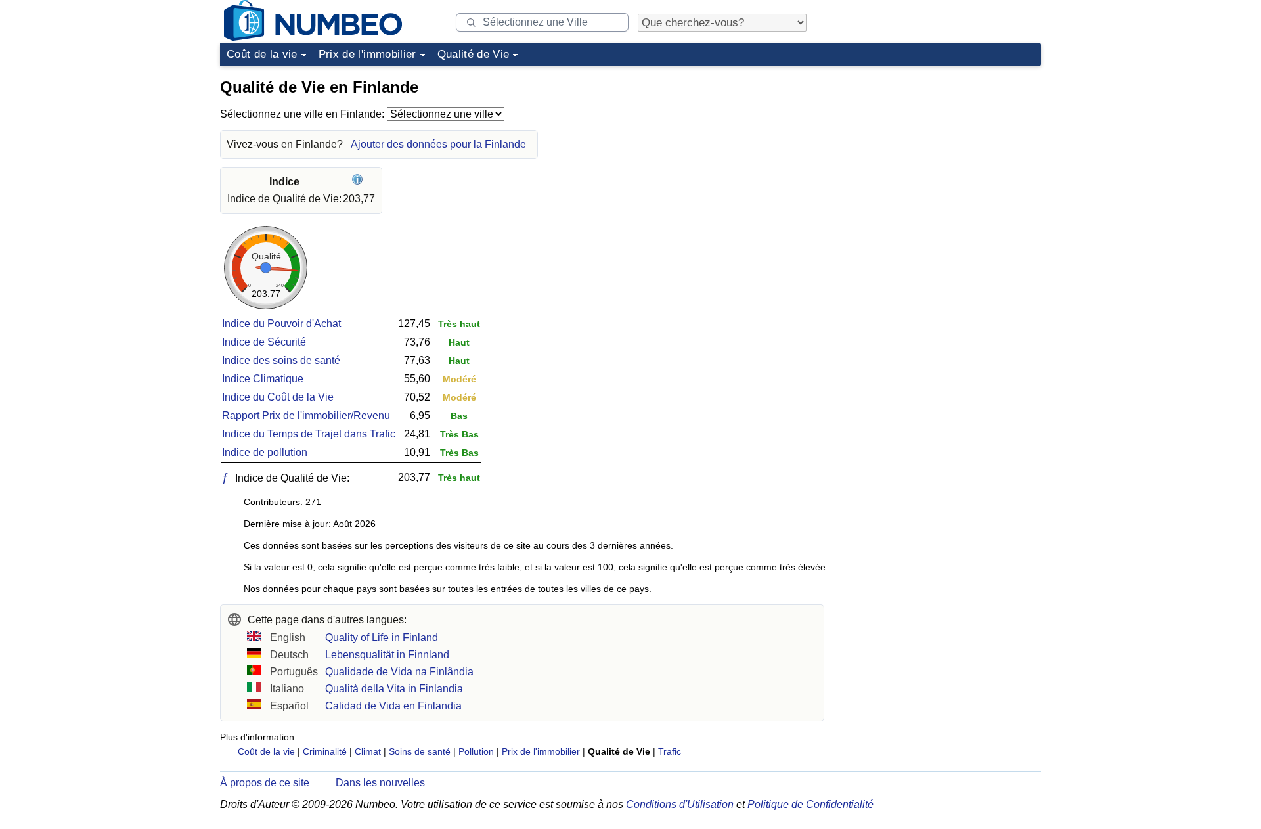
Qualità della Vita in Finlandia (394, 688)
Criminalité (325, 751)
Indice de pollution (264, 452)
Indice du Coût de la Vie (278, 397)
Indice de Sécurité (264, 341)
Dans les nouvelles (380, 782)
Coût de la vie (262, 54)
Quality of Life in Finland (381, 637)
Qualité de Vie (473, 54)
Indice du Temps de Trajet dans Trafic (308, 433)
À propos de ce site (264, 782)
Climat (368, 751)
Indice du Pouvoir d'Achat (281, 323)
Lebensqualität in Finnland (387, 654)
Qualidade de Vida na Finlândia (399, 671)
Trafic (669, 751)
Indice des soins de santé (281, 360)
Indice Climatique (262, 378)
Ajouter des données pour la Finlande (438, 144)
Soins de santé (420, 751)
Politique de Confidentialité (810, 804)
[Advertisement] (942, 154)
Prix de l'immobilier (367, 54)
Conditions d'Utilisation (680, 804)
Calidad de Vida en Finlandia (393, 705)
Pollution (476, 751)
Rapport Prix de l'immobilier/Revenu (306, 415)
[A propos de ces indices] (359, 181)
